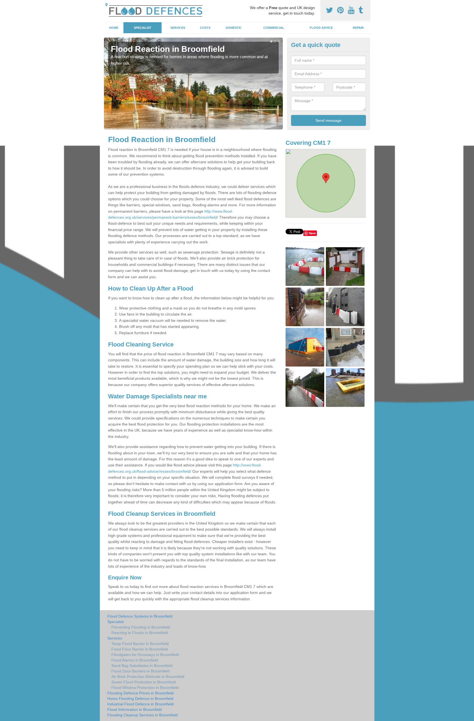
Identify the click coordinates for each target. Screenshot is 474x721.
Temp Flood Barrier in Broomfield (140, 643)
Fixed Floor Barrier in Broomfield (139, 649)
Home (113, 27)
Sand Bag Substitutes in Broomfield (142, 665)
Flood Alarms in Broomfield (134, 660)
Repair (358, 27)
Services (177, 27)
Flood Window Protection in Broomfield (145, 687)
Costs (205, 27)
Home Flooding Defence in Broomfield (140, 698)
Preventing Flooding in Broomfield (140, 627)
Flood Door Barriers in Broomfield (140, 671)
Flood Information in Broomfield (134, 709)
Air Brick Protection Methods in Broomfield (147, 676)
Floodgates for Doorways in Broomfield (145, 654)
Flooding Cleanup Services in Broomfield (142, 715)
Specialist (142, 27)
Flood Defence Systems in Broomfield (140, 616)
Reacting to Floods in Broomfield (139, 632)
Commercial (273, 27)
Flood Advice (321, 27)
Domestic (234, 27)
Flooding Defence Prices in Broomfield (140, 693)
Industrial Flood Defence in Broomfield (140, 704)
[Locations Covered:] (106, 5)
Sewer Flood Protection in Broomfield (143, 682)
